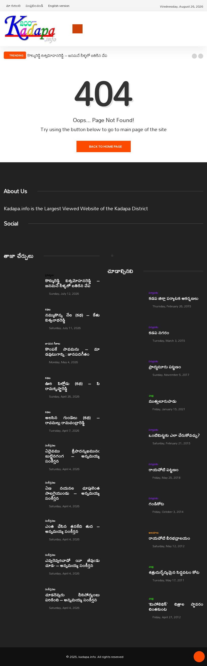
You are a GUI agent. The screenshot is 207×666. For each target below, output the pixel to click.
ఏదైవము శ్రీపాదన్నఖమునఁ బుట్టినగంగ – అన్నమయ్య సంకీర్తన (72, 456)
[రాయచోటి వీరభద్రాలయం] (125, 539)
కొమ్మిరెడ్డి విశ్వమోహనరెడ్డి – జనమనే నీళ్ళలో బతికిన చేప (67, 55)
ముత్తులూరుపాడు (162, 401)
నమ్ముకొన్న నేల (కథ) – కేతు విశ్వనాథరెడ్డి (72, 317)
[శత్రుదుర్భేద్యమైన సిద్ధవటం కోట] (125, 573)
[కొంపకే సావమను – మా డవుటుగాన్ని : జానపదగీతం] (22, 352)
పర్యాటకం (153, 292)
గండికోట (156, 503)
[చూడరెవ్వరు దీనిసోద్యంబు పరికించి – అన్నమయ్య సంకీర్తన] (22, 598)
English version (58, 5)
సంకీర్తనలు (50, 445)
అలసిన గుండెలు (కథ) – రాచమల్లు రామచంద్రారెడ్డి (72, 420)
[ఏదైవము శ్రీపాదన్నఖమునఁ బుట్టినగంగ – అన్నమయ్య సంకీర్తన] (22, 455)
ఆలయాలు (154, 532)
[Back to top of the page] (199, 658)
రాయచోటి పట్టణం (163, 469)
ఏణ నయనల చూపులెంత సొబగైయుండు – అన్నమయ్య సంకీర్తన (72, 493)
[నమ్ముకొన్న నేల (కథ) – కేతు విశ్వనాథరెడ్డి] (22, 318)
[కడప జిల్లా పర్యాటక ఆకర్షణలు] (125, 299)
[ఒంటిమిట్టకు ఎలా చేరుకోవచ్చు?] (125, 436)
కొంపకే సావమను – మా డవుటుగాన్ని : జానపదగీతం (72, 351)
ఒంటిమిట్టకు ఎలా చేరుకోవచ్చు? (174, 435)
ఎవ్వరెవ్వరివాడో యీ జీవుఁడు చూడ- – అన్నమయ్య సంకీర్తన (72, 562)
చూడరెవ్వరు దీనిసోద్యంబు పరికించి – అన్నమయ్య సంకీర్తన (72, 597)
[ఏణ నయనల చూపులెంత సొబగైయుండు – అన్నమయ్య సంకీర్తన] (22, 492)
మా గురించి (13, 5)
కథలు (47, 309)
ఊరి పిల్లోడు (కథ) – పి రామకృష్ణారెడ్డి (72, 386)
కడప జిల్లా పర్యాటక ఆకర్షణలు (173, 298)
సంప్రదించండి (34, 5)
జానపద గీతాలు (52, 343)
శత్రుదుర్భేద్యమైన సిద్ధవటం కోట (174, 572)
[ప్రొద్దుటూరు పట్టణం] (125, 367)
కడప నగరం (159, 332)
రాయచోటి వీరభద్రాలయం (169, 538)
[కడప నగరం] (125, 333)
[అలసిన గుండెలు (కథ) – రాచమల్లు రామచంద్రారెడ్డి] (22, 421)
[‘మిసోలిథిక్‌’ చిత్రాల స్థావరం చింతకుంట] (125, 607)
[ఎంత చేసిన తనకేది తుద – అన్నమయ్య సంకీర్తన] (22, 529)
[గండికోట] (125, 504)
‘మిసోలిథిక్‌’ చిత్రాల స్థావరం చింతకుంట (176, 606)
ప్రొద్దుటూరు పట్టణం (165, 366)
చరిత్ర (151, 395)
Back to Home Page (105, 146)
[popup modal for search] (201, 29)
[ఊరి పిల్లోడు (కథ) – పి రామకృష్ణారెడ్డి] (22, 387)
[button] (194, 56)
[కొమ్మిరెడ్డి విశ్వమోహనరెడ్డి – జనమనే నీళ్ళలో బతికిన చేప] (22, 284)
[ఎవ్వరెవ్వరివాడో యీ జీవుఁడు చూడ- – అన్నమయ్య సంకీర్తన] (22, 564)
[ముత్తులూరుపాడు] (125, 402)
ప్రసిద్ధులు (49, 275)
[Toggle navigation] (77, 28)
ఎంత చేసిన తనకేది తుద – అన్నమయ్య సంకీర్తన (72, 528)
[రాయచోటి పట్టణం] (125, 470)
